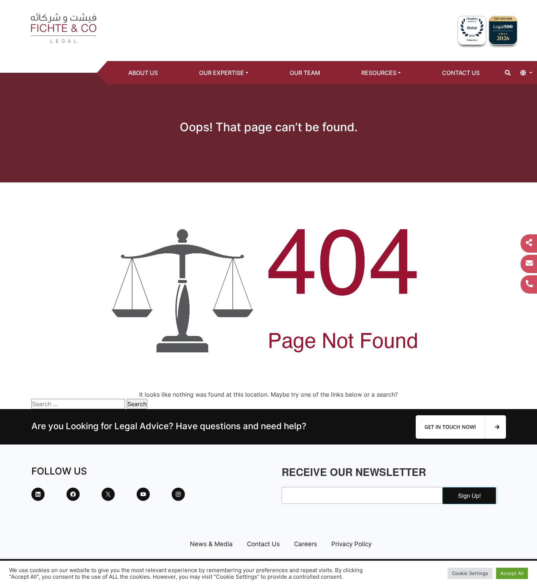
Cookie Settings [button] (470, 573)
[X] (108, 494)
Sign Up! (469, 495)
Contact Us (461, 72)
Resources (378, 72)
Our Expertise (221, 72)
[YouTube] (143, 494)
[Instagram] (178, 494)
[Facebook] (73, 494)
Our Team (305, 72)
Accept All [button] (511, 573)
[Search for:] (78, 404)
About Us (143, 72)
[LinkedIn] (38, 494)
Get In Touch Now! (450, 426)
